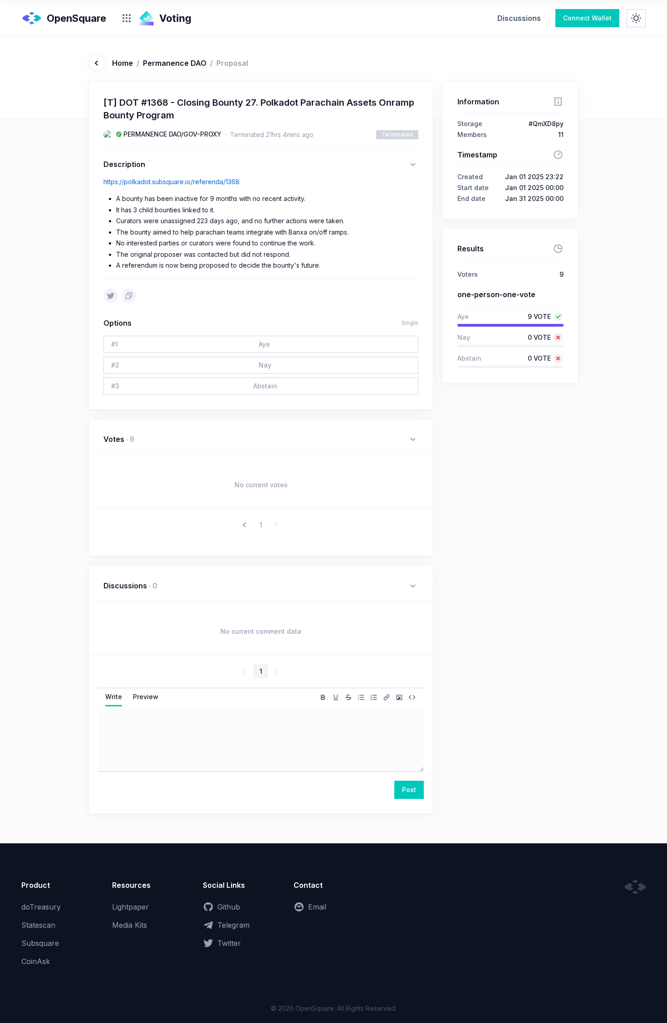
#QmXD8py (546, 123)
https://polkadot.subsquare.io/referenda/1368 (171, 182)
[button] (245, 525)
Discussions (519, 18)
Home (122, 63)
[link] (519, 18)
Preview (145, 696)
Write (113, 696)
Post (409, 789)
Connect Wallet (587, 18)
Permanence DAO (174, 63)
